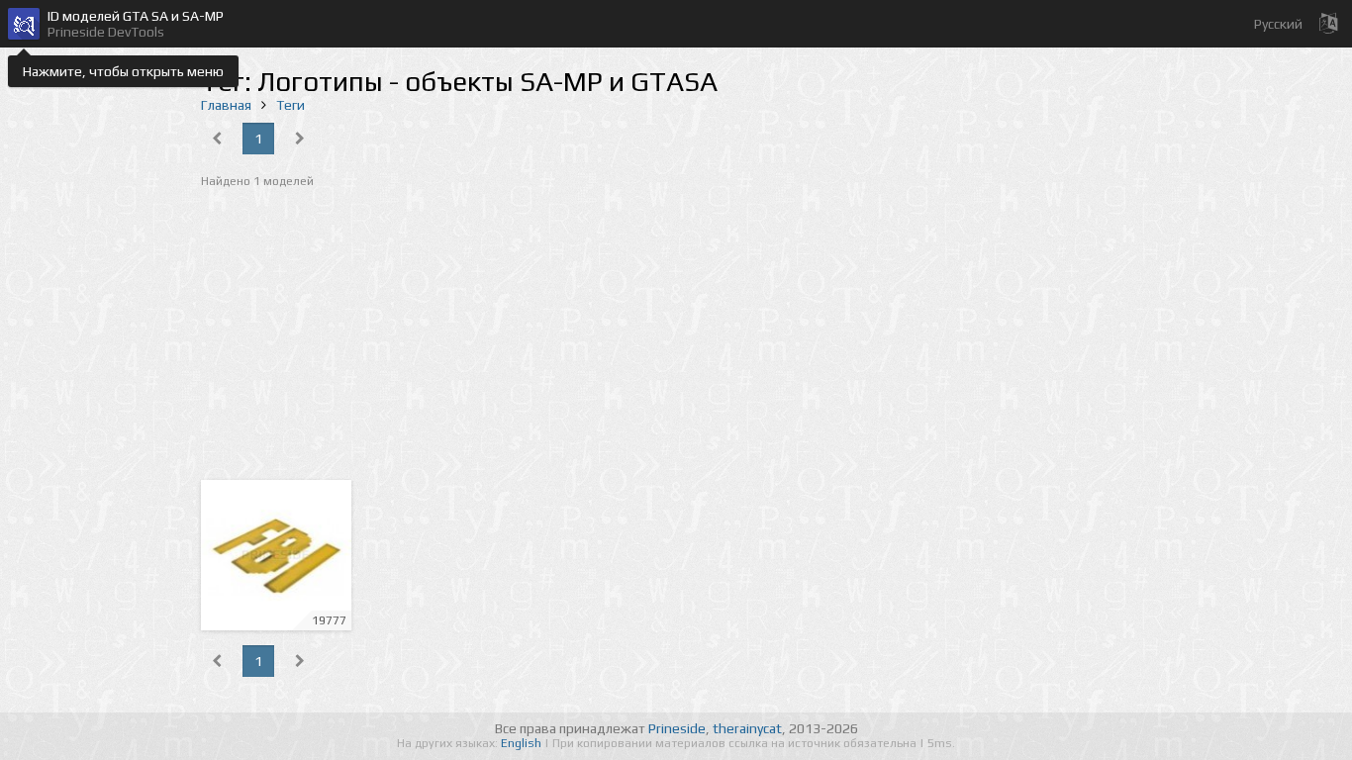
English (522, 743)
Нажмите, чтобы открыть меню (123, 71)
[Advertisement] (676, 336)
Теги (290, 105)
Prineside (677, 728)
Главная (226, 105)
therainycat (747, 728)
